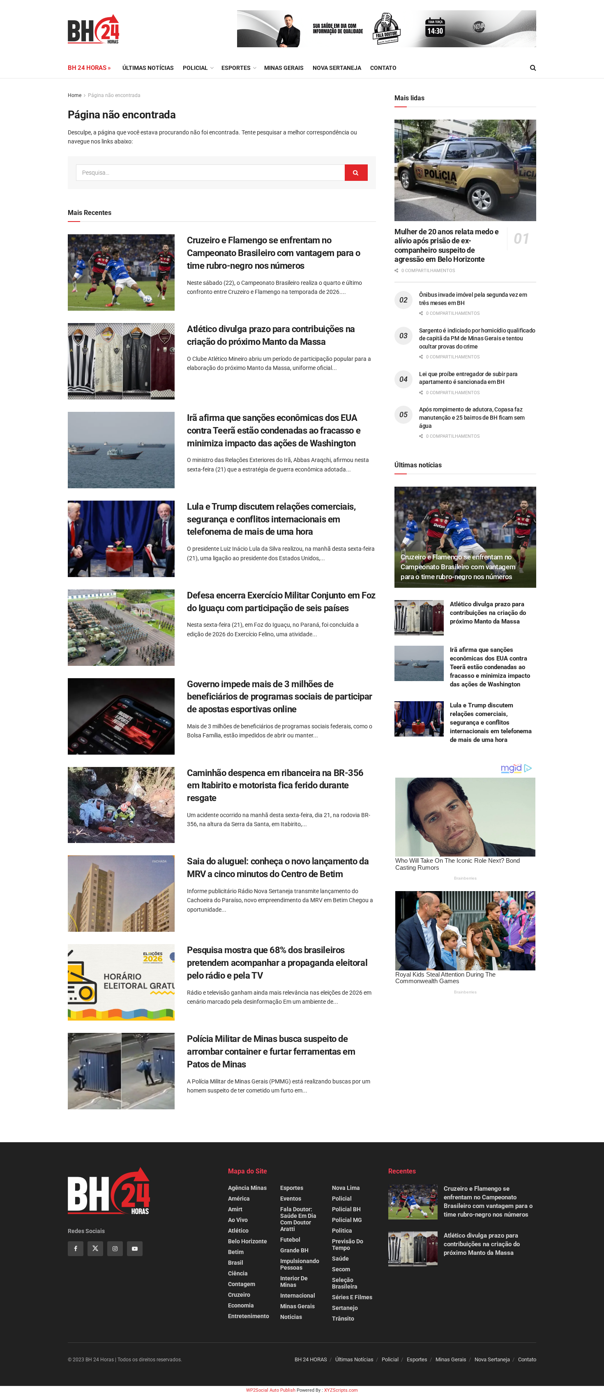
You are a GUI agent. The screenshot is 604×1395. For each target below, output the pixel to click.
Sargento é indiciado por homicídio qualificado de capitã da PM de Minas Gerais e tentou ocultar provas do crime (477, 338)
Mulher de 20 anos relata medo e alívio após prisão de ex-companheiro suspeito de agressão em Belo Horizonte (446, 245)
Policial (195, 68)
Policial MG (347, 1220)
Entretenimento (248, 1316)
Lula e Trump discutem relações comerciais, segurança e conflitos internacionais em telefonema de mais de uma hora (271, 519)
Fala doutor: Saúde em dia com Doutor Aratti (298, 1219)
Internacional (297, 1295)
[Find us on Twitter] (95, 1248)
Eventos (290, 1198)
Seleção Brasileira (344, 1283)
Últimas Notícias (148, 68)
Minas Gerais (284, 68)
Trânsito (343, 1318)
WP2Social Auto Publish (270, 1390)
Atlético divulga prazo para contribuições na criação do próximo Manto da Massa (488, 612)
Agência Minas (247, 1188)
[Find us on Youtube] (135, 1248)
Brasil (235, 1262)
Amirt (235, 1209)
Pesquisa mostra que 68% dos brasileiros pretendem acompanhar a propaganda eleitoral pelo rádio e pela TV (277, 963)
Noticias (291, 1317)
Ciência (238, 1273)
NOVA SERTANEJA (337, 68)
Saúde (340, 1258)
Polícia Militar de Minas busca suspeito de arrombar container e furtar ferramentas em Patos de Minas (271, 1051)
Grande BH (294, 1250)
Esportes (236, 68)
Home (74, 95)
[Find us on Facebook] (75, 1248)
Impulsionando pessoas (299, 1264)
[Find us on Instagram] (115, 1248)
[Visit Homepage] (93, 29)
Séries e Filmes (352, 1297)
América (239, 1198)
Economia (241, 1305)
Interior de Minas (294, 1281)
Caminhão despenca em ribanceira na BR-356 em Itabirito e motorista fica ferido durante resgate (275, 786)
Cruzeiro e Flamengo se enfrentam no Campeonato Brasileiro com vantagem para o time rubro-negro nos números (273, 253)
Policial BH (346, 1209)
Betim (236, 1252)
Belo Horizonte (247, 1241)
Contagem (241, 1284)
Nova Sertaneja (492, 1359)
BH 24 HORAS (311, 1359)
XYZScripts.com (341, 1390)
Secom (341, 1269)
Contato (383, 68)
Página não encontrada (114, 95)
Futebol (290, 1239)
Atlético (238, 1230)
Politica (342, 1230)
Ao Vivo (238, 1220)
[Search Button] (533, 68)
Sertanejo (345, 1308)
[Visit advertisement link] (386, 28)
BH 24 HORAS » (89, 68)
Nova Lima (346, 1188)
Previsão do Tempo (347, 1244)
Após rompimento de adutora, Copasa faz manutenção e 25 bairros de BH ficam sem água (472, 417)
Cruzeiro (239, 1294)
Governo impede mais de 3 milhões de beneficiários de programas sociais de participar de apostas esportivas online (279, 697)
